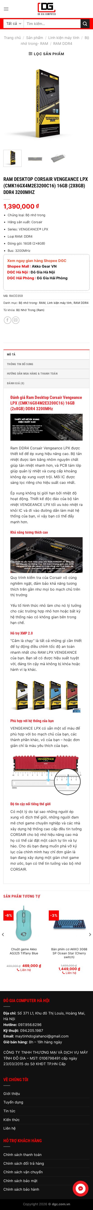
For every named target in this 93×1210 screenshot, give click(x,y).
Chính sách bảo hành (21, 1189)
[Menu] (6, 8)
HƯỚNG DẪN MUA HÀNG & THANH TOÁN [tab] (32, 373)
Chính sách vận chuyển (23, 1172)
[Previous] (11, 103)
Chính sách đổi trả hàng (23, 1163)
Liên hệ (9, 1128)
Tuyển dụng (13, 1102)
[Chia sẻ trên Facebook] (7, 320)
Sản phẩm (34, 37)
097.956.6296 (30, 1024)
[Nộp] (85, 23)
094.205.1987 (31, 1030)
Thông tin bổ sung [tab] (20, 364)
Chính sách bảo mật (20, 1180)
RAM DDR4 (62, 43)
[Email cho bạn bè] (15, 320)
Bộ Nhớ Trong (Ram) (30, 310)
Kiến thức (11, 1119)
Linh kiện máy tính (63, 37)
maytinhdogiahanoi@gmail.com (42, 1036)
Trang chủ (12, 37)
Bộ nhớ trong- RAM (32, 303)
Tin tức (9, 1111)
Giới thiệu (11, 1093)
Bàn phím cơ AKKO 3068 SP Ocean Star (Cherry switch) (69, 953)
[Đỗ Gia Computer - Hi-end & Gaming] (46, 9)
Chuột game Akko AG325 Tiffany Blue (24, 951)
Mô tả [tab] (11, 354)
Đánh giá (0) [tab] (15, 383)
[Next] (82, 103)
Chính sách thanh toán (22, 1154)
